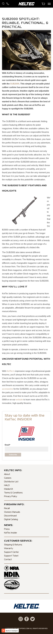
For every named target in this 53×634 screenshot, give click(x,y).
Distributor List (11, 482)
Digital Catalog (11, 519)
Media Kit (8, 489)
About (7, 474)
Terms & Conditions (13, 493)
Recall (7, 508)
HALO (7, 485)
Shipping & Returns (13, 545)
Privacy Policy (10, 496)
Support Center (11, 552)
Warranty (8, 548)
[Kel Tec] (26, 7)
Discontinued (10, 516)
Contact (8, 560)
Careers (7, 478)
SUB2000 (14, 84)
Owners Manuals (12, 512)
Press (7, 529)
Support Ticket (11, 556)
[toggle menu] (49, 4)
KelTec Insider (10, 533)
